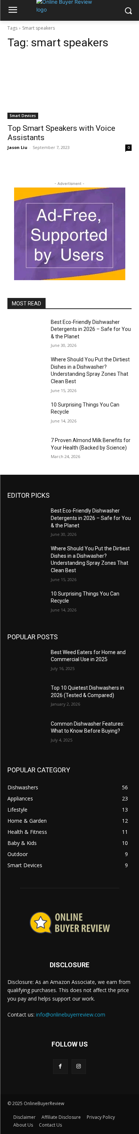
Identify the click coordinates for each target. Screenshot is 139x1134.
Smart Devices (23, 115)
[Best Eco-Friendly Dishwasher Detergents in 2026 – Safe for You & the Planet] (26, 332)
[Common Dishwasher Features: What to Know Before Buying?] (26, 733)
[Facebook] (60, 1066)
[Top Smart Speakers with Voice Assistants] (69, 88)
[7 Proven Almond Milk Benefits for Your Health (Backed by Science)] (26, 450)
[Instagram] (79, 1066)
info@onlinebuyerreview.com (70, 1014)
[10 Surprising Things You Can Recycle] (26, 414)
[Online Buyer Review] (69, 922)
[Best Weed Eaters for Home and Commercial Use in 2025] (26, 662)
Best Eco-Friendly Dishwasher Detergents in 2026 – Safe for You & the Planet (91, 329)
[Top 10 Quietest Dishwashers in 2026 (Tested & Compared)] (26, 697)
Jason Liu (17, 147)
